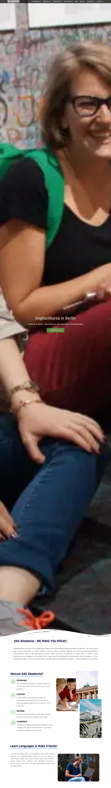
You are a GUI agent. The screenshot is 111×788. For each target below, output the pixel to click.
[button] (2, 319)
